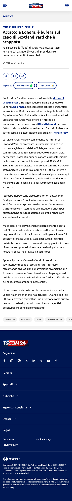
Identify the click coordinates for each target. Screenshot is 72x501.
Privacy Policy (10, 444)
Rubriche (8, 396)
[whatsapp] (19, 360)
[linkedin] (33, 360)
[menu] (5, 5)
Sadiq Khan (18, 106)
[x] (26, 360)
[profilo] (67, 5)
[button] (36, 5)
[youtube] (48, 360)
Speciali (8, 384)
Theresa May (60, 132)
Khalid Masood (47, 124)
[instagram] (11, 360)
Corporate (8, 439)
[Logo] (36, 5)
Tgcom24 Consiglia (15, 407)
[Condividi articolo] (6, 76)
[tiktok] (56, 360)
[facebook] (4, 360)
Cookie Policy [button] (43, 439)
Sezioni (7, 372)
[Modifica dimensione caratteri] (22, 76)
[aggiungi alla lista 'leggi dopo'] (14, 76)
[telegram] (41, 360)
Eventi (7, 418)
